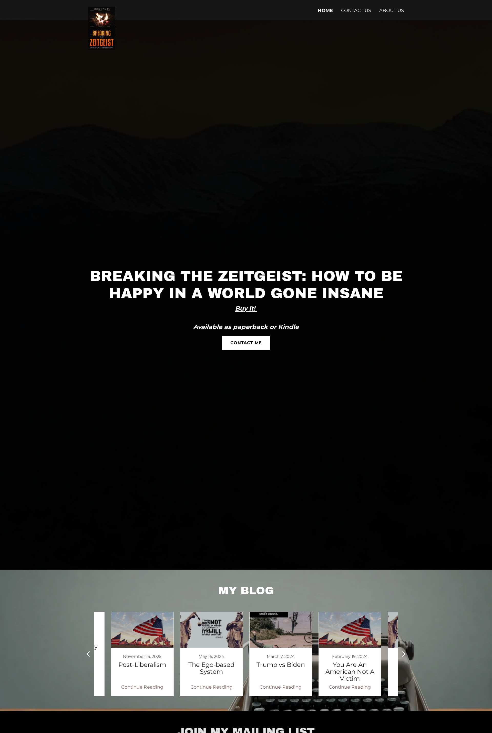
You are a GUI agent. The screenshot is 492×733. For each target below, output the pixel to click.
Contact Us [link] (356, 10)
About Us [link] (391, 10)
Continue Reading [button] (142, 687)
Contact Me (246, 342)
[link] (101, 9)
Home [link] (325, 10)
